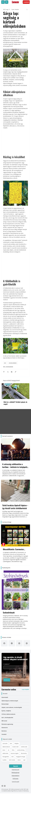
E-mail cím (6, 664)
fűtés (13, 750)
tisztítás (5, 760)
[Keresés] (6, 2)
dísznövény (24, 753)
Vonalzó (4, 734)
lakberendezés (6, 747)
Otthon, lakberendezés (8, 714)
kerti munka (12, 760)
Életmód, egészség (7, 724)
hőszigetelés (6, 756)
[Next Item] (26, 535)
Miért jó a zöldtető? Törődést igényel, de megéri (15, 403)
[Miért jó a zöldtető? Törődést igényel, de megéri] (15, 391)
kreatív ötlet (15, 747)
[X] (12, 643)
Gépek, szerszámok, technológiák (12, 707)
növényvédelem (13, 363)
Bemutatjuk (5, 704)
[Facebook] (4, 643)
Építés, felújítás (6, 711)
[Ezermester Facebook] (2, 786)
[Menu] (3, 2)
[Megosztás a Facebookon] (4, 372)
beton (19, 760)
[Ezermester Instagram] (5, 786)
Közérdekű (5, 697)
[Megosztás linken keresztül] (15, 372)
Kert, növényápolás (8, 366)
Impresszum (15, 769)
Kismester (5, 727)
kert (5, 363)
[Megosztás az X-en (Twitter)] (8, 372)
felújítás (17, 743)
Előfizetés (15, 778)
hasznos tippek (14, 753)
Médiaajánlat (15, 772)
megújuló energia (20, 756)
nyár (24, 760)
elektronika (5, 753)
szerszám (5, 743)
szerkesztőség (20, 750)
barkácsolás (24, 747)
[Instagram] (27, 643)
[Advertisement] (15, 141)
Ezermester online (9, 689)
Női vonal (4, 721)
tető (12, 756)
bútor (4, 750)
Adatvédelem (15, 776)
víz (8, 750)
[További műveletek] (27, 9)
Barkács (4, 731)
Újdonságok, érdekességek (10, 700)
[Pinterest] (19, 643)
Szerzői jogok (15, 781)
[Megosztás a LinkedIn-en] (11, 372)
